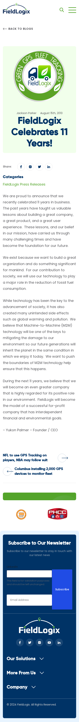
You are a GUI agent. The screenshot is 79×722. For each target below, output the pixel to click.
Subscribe (62, 589)
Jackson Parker (26, 113)
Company (17, 687)
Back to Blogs (20, 29)
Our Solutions (21, 658)
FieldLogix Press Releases (24, 184)
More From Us (21, 673)
